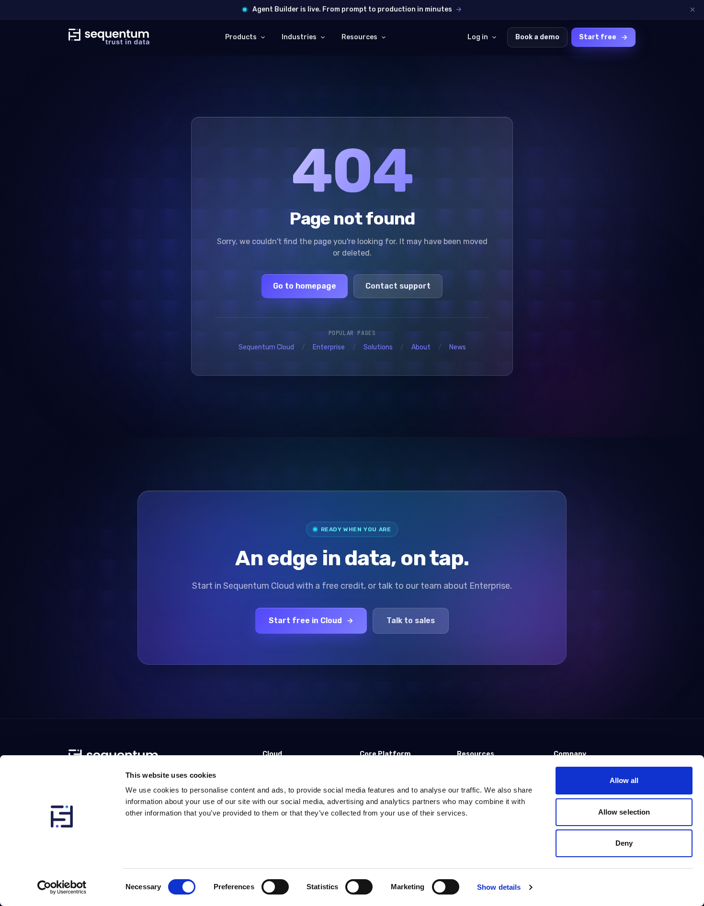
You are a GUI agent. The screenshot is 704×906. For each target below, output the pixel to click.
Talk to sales (410, 620)
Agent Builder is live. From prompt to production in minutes (357, 9)
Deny (624, 843)
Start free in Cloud (305, 620)
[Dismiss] (692, 9)
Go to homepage (304, 286)
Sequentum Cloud (266, 347)
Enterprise (329, 347)
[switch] (275, 887)
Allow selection (624, 812)
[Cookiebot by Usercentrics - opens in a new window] (62, 887)
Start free (597, 37)
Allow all (624, 780)
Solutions (378, 347)
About (421, 347)
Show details (499, 887)
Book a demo (537, 37)
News (457, 347)
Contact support (398, 286)
